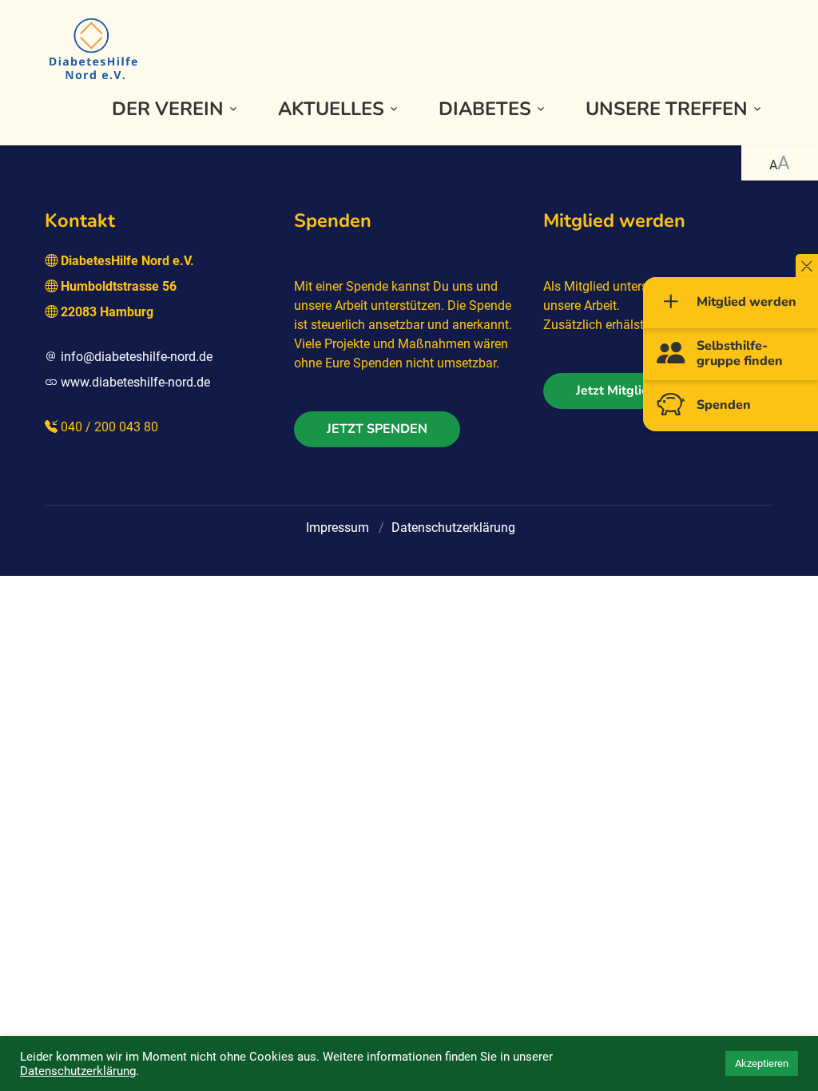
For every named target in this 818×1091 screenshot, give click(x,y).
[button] (175, 109)
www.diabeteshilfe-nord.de (135, 382)
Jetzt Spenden (377, 429)
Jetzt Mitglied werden (640, 390)
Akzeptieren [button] (761, 1063)
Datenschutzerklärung (453, 527)
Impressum (337, 527)
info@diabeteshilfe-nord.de (136, 356)
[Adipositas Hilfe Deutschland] (93, 47)
